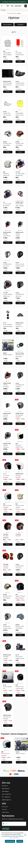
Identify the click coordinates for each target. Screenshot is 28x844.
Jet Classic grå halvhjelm (19, 416)
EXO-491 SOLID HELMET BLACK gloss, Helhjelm (20, 265)
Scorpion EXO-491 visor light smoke (7, 114)
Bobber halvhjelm (7, 355)
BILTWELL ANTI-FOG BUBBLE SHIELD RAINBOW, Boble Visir (20, 144)
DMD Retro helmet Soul (6, 174)
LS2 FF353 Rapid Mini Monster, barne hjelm (20, 174)
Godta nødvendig (10, 841)
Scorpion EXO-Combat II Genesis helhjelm (7, 627)
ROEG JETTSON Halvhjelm (7, 506)
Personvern (4, 809)
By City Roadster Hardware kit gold (7, 325)
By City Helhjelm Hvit (7, 687)
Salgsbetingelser (5, 812)
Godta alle (19, 841)
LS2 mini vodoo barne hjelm (7, 205)
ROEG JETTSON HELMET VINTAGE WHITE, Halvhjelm (20, 506)
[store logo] (13, 6)
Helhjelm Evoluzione (6, 386)
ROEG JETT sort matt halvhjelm (20, 687)
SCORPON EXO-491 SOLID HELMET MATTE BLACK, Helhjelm (20, 567)
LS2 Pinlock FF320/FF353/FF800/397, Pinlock (20, 54)
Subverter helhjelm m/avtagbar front (7, 416)
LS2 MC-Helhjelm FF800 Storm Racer (7, 295)
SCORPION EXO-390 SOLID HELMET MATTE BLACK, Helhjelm (20, 295)
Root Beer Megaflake (6, 537)
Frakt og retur (5, 806)
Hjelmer (19, 13)
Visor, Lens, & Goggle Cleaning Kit (20, 657)
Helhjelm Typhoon (18, 235)
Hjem (8, 13)
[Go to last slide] (2, 751)
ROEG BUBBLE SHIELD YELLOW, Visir (20, 114)
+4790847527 (7, 797)
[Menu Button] (2, 6)
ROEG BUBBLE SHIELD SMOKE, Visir (7, 54)
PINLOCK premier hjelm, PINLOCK (7, 84)
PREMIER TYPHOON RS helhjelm (6, 235)
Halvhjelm (18, 536)
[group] (6, 751)
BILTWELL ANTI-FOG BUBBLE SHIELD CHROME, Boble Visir (7, 144)
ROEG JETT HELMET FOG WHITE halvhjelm (20, 446)
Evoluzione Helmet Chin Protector (19, 325)
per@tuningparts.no (6, 800)
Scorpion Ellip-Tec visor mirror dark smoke (20, 84)
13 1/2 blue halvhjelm (6, 476)
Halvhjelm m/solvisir (5, 567)
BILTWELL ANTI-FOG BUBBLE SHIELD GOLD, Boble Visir (7, 597)
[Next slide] (25, 751)
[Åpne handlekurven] (25, 6)
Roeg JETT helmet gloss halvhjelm (20, 597)
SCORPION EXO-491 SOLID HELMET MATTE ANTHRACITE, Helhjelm (7, 265)
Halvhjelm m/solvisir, (5, 657)
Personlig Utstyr (13, 13)
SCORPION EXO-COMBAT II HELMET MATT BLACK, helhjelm (20, 386)
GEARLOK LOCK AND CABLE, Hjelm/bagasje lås (20, 355)
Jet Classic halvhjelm (18, 476)
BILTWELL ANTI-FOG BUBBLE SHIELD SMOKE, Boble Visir (20, 627)
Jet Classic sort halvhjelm (7, 718)
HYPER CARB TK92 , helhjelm (20, 205)
